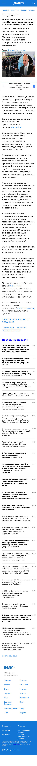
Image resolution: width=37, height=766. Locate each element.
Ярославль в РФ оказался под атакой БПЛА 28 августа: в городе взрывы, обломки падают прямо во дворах (16, 557)
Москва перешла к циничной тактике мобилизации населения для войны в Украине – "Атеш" (15, 530)
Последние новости (15, 339)
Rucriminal (16, 127)
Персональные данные (24, 731)
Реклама (21, 726)
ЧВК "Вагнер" (21, 327)
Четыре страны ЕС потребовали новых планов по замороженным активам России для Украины (17, 646)
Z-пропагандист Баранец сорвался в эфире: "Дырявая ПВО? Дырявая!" (15, 606)
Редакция (6, 730)
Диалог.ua (16, 744)
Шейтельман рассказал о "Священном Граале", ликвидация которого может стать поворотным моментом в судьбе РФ (16, 632)
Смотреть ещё (9, 656)
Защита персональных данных (24, 736)
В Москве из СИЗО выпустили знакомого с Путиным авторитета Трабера (16, 582)
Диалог (4, 13)
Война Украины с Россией (11, 331)
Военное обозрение (13, 13)
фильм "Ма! (15, 286)
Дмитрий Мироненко (17, 50)
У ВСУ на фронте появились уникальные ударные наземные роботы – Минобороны (15, 594)
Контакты (6, 735)
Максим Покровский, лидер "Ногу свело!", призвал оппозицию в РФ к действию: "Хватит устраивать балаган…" (15, 419)
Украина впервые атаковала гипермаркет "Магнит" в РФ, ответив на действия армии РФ (16, 518)
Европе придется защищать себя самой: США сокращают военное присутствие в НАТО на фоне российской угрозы (15, 570)
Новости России (8, 327)
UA (33, 3)
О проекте (6, 726)
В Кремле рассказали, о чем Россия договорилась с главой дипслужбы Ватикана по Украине (16, 432)
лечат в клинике (26, 308)
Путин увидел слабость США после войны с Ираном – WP (15, 395)
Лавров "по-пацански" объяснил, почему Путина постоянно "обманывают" (14, 444)
